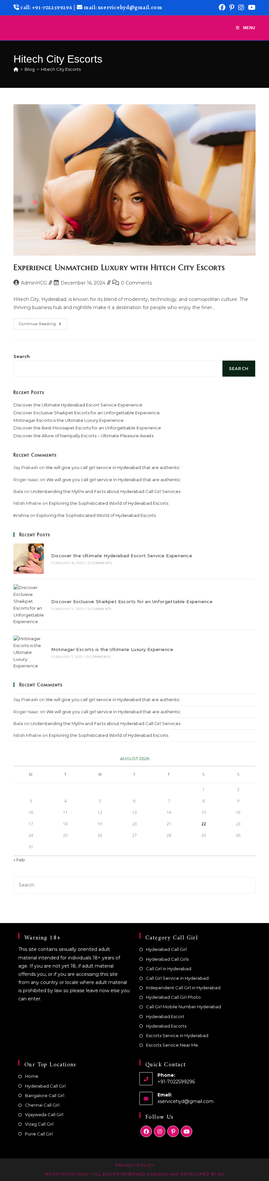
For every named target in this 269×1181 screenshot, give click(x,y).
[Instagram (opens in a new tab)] (241, 7)
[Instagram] (159, 1131)
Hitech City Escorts (61, 69)
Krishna (21, 515)
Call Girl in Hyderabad (168, 968)
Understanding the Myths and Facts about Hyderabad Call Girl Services (105, 491)
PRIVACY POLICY (134, 1165)
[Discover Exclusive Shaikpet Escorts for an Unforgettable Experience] (28, 604)
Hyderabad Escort (165, 1016)
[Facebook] (146, 1131)
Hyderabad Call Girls (167, 959)
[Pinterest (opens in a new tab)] (231, 7)
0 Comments (136, 283)
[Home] (15, 69)
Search (21, 356)
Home (31, 1076)
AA (220, 1173)
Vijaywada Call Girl (44, 1114)
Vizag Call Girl (39, 1124)
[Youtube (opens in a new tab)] (251, 7)
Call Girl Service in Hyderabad (177, 978)
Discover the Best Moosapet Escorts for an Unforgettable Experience (87, 427)
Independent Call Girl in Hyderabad (183, 987)
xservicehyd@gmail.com (185, 1101)
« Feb (19, 859)
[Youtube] (186, 1131)
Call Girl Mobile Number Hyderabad (183, 1006)
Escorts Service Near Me (172, 1045)
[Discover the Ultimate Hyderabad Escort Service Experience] (28, 558)
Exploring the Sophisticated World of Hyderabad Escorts (108, 503)
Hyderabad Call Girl (166, 949)
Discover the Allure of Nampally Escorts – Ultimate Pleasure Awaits (83, 435)
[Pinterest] (173, 1131)
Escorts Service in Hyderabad (177, 1035)
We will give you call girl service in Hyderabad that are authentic (113, 467)
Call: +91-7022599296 (46, 7)
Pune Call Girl (39, 1133)
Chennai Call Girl (42, 1105)
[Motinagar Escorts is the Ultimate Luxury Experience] (28, 652)
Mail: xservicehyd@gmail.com (123, 7)
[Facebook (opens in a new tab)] (222, 7)
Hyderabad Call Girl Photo (173, 997)
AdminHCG (34, 283)
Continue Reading (43, 325)
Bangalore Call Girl (44, 1095)
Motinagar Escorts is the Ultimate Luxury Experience (68, 420)
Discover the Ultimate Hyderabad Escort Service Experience (77, 404)
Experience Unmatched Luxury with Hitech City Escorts (119, 267)
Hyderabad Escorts (166, 1026)
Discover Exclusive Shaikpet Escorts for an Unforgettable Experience (86, 412)
